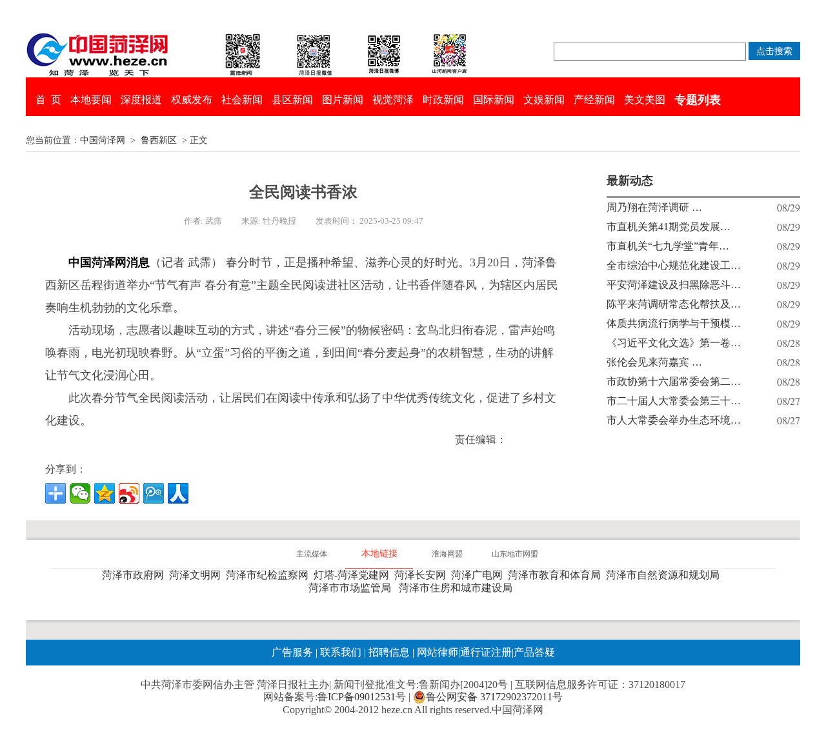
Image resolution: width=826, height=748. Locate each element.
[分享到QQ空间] (104, 493)
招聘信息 (389, 652)
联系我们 (340, 652)
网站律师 (436, 652)
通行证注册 (486, 652)
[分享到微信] (80, 493)
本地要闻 (91, 99)
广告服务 (292, 652)
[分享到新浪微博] (129, 493)
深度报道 (141, 99)
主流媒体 (311, 553)
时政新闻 (443, 99)
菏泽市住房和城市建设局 (458, 587)
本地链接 (379, 553)
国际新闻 (493, 99)
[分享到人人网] (178, 493)
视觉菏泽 (393, 99)
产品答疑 (534, 652)
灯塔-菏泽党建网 (354, 574)
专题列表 (697, 100)
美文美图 (644, 99)
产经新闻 (594, 99)
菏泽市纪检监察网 (270, 574)
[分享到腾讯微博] (153, 493)
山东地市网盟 (515, 553)
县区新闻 (292, 99)
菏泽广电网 (479, 574)
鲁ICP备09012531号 (361, 696)
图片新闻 (342, 99)
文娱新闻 (544, 99)
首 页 (48, 99)
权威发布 (191, 99)
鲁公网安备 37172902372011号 (494, 696)
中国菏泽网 (102, 140)
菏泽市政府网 (135, 574)
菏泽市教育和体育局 (557, 574)
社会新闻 (242, 99)
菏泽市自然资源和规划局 (665, 574)
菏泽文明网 (197, 574)
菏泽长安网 (422, 574)
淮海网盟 (447, 553)
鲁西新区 (159, 140)
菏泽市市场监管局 (352, 587)
